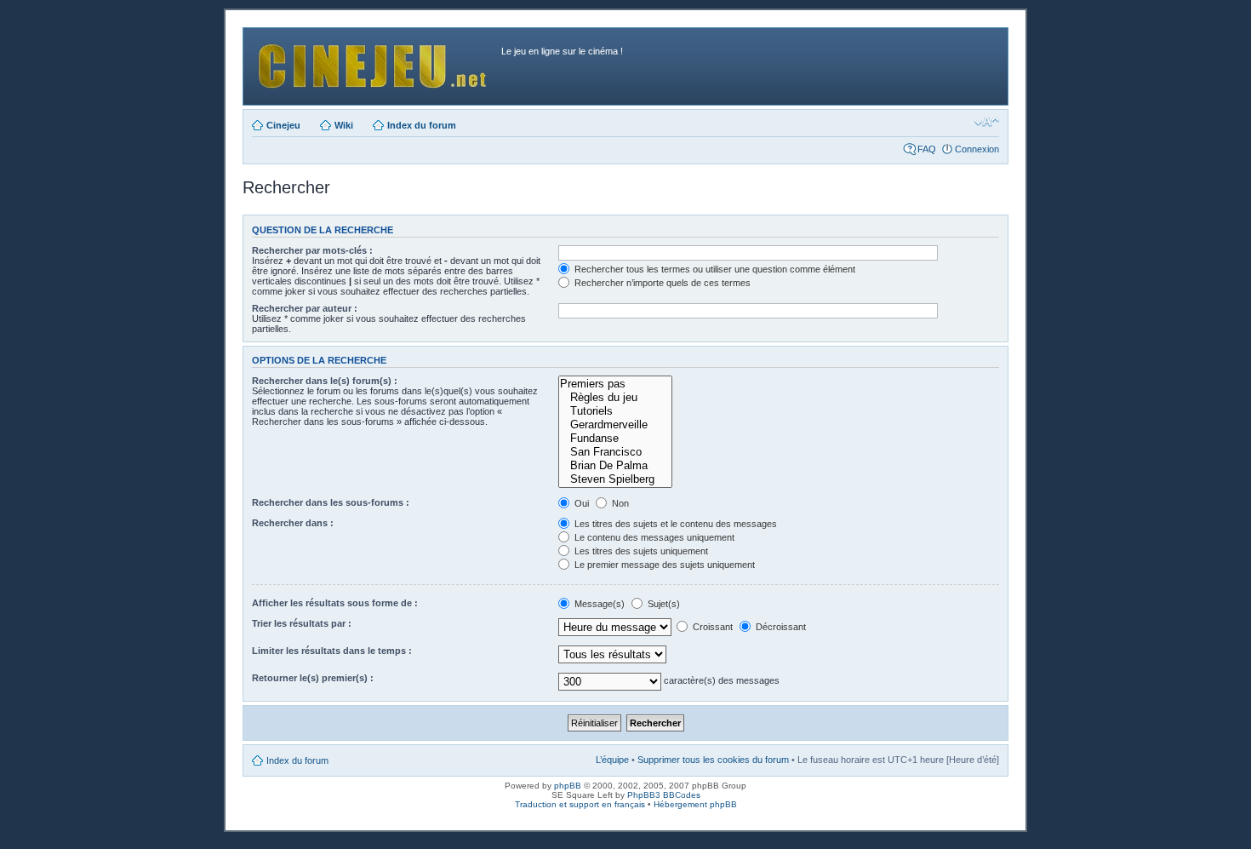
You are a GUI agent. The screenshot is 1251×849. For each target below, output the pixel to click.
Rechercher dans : (293, 523)
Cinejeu (283, 125)
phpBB (567, 785)
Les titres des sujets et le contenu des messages (674, 524)
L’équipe (612, 759)
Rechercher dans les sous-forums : (330, 502)
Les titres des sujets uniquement (640, 551)
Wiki (343, 125)
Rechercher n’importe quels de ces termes (661, 283)
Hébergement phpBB (695, 804)
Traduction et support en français (580, 804)
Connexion (977, 149)
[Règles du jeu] (615, 397)
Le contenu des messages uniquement (653, 537)
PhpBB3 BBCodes (663, 795)
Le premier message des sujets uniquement (663, 564)
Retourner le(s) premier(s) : (313, 678)
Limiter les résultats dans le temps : (332, 650)
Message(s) (599, 604)
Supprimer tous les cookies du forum (713, 759)
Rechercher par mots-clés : (312, 250)
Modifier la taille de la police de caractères (986, 121)
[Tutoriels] (615, 411)
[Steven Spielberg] (615, 479)
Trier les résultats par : (301, 623)
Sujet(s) (662, 604)
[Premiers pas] (615, 384)
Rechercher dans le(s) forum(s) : (324, 381)
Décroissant (779, 627)
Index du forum (421, 125)
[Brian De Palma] (615, 466)
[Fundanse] (615, 438)
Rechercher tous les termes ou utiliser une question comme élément (713, 269)
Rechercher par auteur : (304, 308)
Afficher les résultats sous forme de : (335, 603)
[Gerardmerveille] (615, 425)
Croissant (711, 627)
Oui (580, 503)
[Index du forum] (374, 61)
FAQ (926, 149)
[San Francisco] (615, 452)
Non (619, 503)
